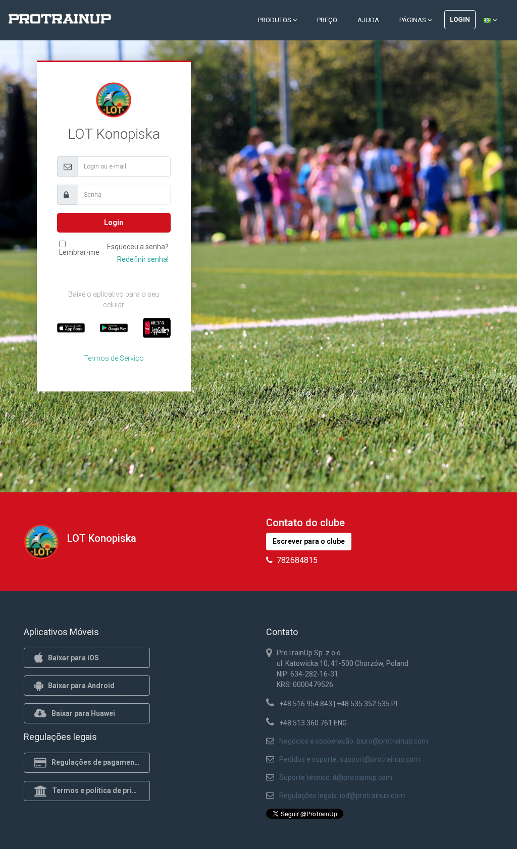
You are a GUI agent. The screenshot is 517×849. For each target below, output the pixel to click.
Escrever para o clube (309, 541)
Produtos (275, 20)
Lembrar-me (79, 252)
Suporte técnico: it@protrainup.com (335, 777)
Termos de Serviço (114, 358)
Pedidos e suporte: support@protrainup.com (349, 759)
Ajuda (368, 20)
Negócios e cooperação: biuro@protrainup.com (353, 741)
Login (460, 19)
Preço (327, 20)
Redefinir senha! (143, 259)
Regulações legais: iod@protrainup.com (342, 795)
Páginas (413, 20)
